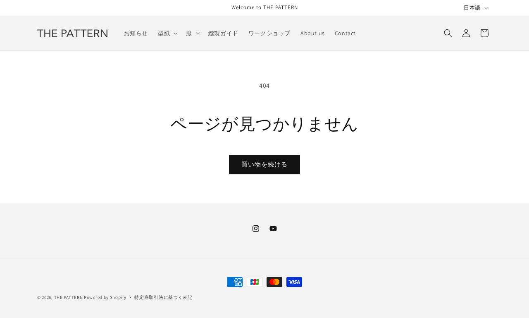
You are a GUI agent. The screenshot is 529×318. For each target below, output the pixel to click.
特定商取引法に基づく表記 (163, 297)
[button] (167, 33)
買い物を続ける (264, 164)
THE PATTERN (68, 297)
